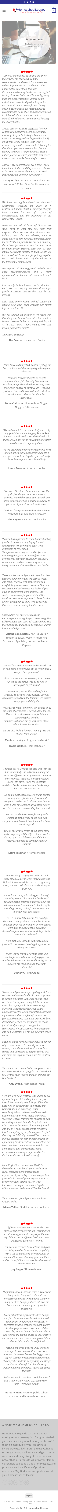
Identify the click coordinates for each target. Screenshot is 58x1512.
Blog (18, 1501)
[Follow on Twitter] (27, 2)
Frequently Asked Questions (38, 1501)
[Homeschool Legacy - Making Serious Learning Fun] (29, 10)
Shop (29, 1503)
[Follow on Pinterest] (33, 2)
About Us (9, 1501)
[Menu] (4, 10)
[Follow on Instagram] (10, 1482)
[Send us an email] (30, 2)
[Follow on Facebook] (25, 2)
